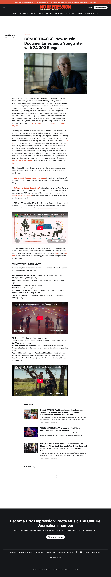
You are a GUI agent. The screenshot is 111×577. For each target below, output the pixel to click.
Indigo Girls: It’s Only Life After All (27, 188)
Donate (80, 13)
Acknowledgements (55, 557)
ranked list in (22, 160)
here (14, 163)
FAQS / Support (89, 13)
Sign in (90, 7)
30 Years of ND (70, 13)
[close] (109, 2)
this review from (48, 208)
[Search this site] (4, 7)
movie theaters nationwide (22, 195)
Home (14, 13)
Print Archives (59, 13)
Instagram (76, 552)
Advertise (70, 552)
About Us (13, 552)
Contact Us (61, 552)
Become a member (100, 7)
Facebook (81, 552)
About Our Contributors (25, 552)
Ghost (76, 570)
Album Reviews (23, 13)
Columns (40, 13)
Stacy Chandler (9, 35)
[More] (97, 13)
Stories (33, 13)
